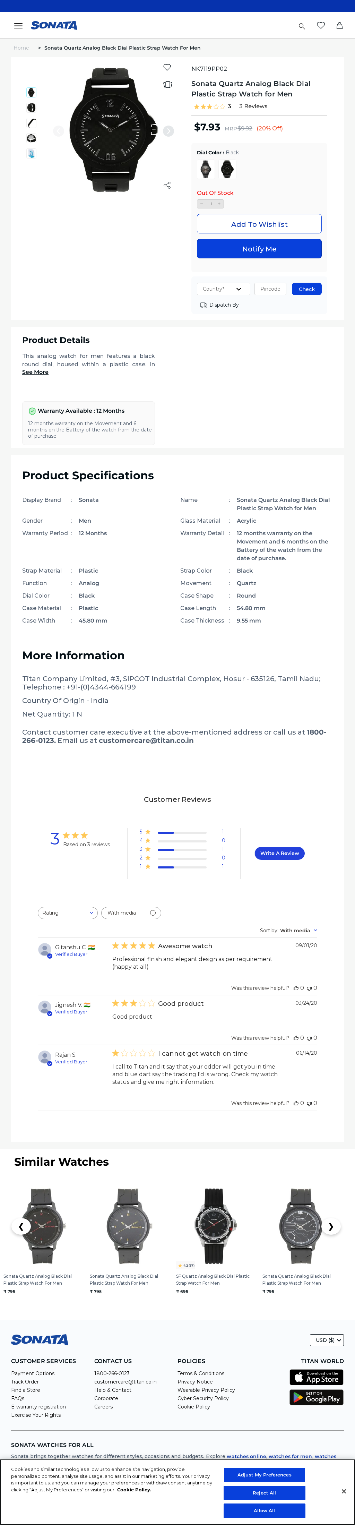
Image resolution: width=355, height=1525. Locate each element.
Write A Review (279, 853)
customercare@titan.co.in (125, 1382)
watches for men (290, 1456)
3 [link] (229, 106)
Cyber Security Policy (203, 1398)
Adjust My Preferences (264, 1474)
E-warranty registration (38, 1407)
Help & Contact (112, 1390)
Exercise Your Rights (36, 1415)
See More (35, 372)
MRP (231, 129)
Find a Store (25, 1390)
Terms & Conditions (201, 1373)
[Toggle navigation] (20, 25)
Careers (103, 1407)
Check (307, 289)
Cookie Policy (194, 1407)
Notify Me (259, 249)
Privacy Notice (195, 1382)
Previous (58, 131)
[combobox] (68, 913)
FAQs (17, 1398)
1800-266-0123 (112, 1373)
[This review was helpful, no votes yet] (296, 988)
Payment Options (32, 1373)
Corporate (106, 1398)
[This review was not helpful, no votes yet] (309, 988)
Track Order (25, 1382)
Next (168, 131)
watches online (246, 1456)
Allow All (264, 1510)
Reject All (264, 1493)
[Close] (344, 1491)
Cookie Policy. (134, 1489)
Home (22, 48)
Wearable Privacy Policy (206, 1390)
